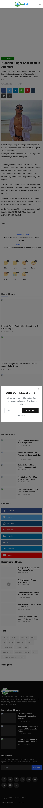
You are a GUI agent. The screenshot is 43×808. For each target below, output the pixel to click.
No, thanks (21, 415)
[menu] (3, 4)
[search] (40, 4)
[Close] (38, 389)
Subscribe (30, 410)
